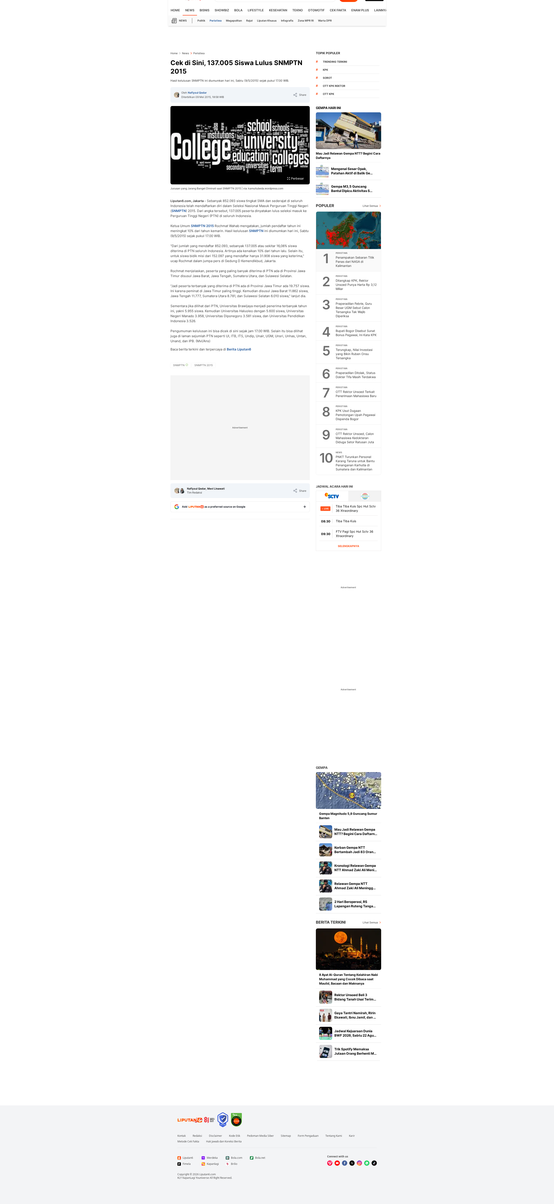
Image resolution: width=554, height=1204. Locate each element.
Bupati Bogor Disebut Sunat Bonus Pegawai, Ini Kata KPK (356, 333)
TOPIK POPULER (328, 53)
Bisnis (204, 10)
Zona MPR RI (306, 20)
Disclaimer (215, 1136)
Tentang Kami (333, 1136)
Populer (325, 205)
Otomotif (316, 10)
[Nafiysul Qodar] (177, 95)
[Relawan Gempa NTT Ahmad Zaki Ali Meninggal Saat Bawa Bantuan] (325, 885)
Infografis (287, 20)
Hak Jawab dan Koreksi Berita (224, 1141)
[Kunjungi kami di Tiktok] (374, 1163)
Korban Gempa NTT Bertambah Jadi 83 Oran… (355, 849)
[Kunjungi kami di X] (352, 1163)
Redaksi (197, 1136)
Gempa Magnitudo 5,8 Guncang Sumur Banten (348, 816)
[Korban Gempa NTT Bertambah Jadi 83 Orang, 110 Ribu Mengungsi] (325, 849)
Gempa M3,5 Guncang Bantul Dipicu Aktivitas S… (351, 188)
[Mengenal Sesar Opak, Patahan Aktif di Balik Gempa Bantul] (322, 171)
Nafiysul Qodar (197, 92)
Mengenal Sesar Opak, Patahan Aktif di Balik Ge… (352, 171)
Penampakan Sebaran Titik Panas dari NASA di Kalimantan (355, 262)
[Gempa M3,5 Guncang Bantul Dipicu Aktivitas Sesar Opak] (322, 188)
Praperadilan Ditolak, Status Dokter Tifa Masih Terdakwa (356, 375)
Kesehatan (278, 10)
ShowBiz (222, 10)
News (189, 10)
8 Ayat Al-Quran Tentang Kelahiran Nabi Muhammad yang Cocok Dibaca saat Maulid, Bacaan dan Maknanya (348, 979)
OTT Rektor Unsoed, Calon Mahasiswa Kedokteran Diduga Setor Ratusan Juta (355, 438)
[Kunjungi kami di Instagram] (359, 1163)
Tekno (297, 10)
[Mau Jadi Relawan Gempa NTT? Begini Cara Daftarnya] (348, 130)
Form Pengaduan (308, 1136)
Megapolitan (234, 20)
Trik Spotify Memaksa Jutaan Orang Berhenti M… (355, 1051)
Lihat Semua (370, 205)
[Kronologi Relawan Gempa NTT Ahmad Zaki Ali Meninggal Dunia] (325, 867)
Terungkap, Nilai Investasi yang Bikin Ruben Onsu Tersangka (354, 354)
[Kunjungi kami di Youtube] (337, 1163)
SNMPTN (179, 211)
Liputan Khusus (267, 20)
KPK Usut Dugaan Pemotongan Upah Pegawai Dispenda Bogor (355, 415)
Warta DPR (325, 20)
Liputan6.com (207, 1174)
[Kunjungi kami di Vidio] (329, 1163)
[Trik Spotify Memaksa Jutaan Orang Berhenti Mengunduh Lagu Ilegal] (325, 1051)
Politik (201, 20)
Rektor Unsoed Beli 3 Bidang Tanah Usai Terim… (355, 997)
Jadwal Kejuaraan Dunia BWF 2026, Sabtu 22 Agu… (355, 1033)
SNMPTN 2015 (202, 226)
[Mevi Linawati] (182, 490)
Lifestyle (256, 10)
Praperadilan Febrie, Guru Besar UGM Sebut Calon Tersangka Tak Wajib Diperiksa (354, 310)
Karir (352, 1136)
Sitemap (286, 1136)
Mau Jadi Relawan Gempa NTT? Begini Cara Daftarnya (348, 156)
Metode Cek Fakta (188, 1141)
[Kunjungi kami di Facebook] (344, 1163)
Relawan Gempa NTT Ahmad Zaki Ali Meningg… (355, 886)
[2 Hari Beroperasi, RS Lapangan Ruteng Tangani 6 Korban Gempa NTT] (325, 904)
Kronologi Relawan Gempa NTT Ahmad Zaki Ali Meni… (355, 868)
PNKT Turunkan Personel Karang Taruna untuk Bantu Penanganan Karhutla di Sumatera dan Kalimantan (355, 463)
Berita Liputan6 (239, 349)
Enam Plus (360, 10)
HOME (175, 10)
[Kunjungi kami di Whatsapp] (366, 1163)
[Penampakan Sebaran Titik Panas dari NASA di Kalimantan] (348, 230)
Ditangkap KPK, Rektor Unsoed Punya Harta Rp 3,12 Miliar (356, 285)
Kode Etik (234, 1136)
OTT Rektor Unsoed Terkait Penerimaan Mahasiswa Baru (356, 394)
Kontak (181, 1136)
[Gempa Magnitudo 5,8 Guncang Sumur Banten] (348, 790)
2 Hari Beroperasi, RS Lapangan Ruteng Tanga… (355, 904)
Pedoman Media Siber (260, 1136)
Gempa (322, 768)
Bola (238, 10)
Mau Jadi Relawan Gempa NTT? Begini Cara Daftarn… (355, 831)
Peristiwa (216, 20)
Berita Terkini (331, 922)
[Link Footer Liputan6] (196, 1119)
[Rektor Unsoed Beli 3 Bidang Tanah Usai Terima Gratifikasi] (325, 997)
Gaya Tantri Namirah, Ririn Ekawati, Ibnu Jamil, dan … (355, 1015)
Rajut (249, 20)
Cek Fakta (338, 10)
